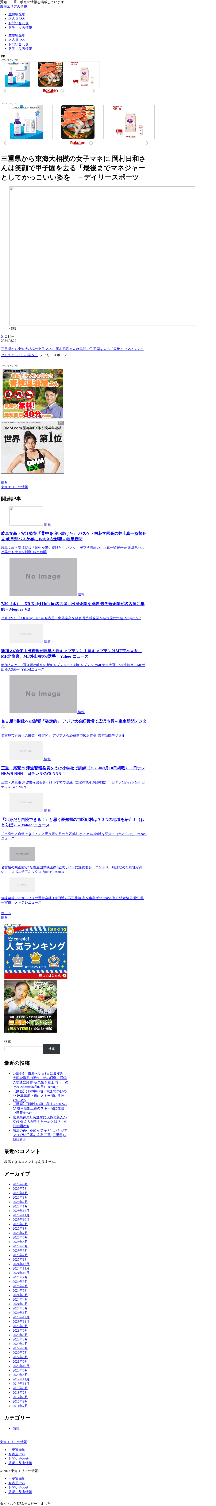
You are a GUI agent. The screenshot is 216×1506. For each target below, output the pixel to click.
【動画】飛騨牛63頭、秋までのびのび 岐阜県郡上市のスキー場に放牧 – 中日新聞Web (40, 1108)
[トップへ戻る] (1, 1500)
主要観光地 (16, 1450)
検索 (7, 1041)
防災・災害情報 (20, 1463)
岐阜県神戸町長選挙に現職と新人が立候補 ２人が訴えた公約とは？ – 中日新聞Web (40, 1121)
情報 (4, 482)
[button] (9, 336)
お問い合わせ (18, 1458)
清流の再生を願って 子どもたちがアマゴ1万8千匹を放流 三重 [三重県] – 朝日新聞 (40, 1135)
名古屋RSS (16, 1454)
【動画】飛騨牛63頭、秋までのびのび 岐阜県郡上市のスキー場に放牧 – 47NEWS (40, 1095)
